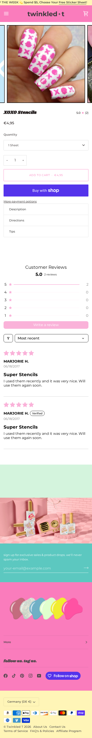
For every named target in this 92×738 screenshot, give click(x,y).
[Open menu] (10, 13)
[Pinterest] (22, 676)
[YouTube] (39, 676)
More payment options (20, 201)
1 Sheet (13, 145)
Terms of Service (16, 731)
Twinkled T (15, 726)
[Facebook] (6, 676)
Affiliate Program (69, 731)
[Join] (84, 567)
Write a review (46, 325)
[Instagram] (31, 676)
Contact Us (57, 726)
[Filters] (8, 338)
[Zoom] (15, 94)
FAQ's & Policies (42, 731)
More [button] (7, 642)
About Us (40, 726)
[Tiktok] (14, 676)
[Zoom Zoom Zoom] (46, 64)
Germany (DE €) (19, 701)
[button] (46, 284)
